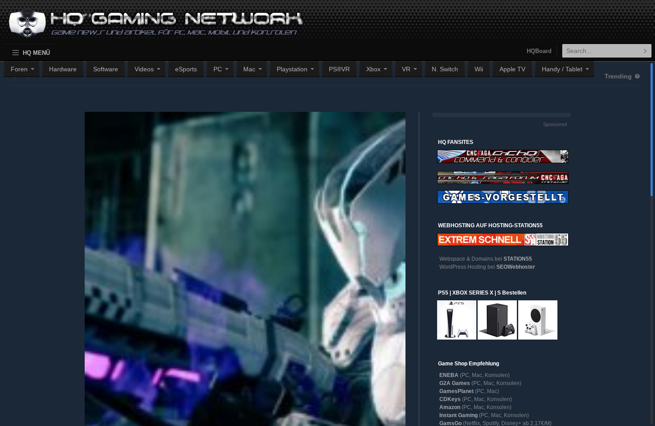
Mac (249, 69)
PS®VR (339, 69)
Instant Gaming (458, 415)
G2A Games (454, 383)
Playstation (292, 69)
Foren (19, 69)
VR (406, 69)
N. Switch (445, 69)
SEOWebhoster (515, 267)
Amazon (449, 407)
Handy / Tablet (562, 69)
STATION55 (518, 259)
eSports (186, 69)
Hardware (63, 69)
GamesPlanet (456, 391)
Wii (479, 69)
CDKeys (450, 399)
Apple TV (512, 69)
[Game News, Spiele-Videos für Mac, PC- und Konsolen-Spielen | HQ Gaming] (147, 27)
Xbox (373, 69)
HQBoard (539, 51)
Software (105, 69)
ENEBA (448, 375)
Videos (144, 69)
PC (217, 69)
